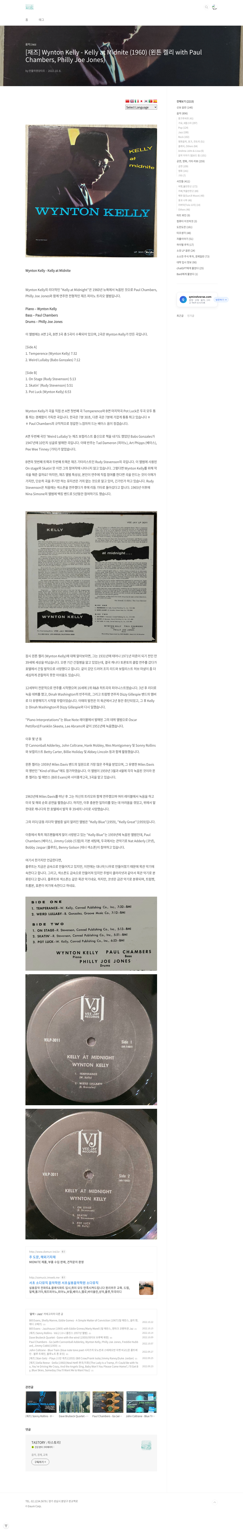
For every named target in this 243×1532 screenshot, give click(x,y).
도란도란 (184, 227)
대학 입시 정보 (187, 262)
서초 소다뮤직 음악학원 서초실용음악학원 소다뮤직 (64, 1283)
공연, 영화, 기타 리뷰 (191, 161)
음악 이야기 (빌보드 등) (192, 155)
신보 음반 (185, 107)
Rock (183, 136)
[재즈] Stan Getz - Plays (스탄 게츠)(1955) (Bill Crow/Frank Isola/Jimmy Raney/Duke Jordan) (81, 1358)
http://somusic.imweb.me (44, 1277)
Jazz (39, 1314)
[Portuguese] (150, 102)
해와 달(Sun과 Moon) (191, 195)
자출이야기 (185, 238)
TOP (215, 1502)
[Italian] (137, 102)
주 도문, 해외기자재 (42, 1257)
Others (184, 209)
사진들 (183, 181)
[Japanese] (141, 102)
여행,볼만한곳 (187, 186)
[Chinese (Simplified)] (127, 102)
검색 (206, 7)
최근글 (180, 315)
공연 (183, 166)
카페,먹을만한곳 (188, 191)
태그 (41, 19)
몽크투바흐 (185, 118)
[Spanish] (155, 102)
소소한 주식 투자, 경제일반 (193, 256)
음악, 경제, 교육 (39, 1454)
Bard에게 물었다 (187, 274)
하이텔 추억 (185, 244)
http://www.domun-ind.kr (44, 1251)
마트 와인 (183, 215)
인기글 (190, 315)
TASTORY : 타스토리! (46, 1442)
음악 (32, 1314)
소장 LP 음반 (186, 250)
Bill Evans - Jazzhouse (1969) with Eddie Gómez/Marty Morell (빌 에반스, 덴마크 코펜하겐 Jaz (81, 1328)
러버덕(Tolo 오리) (189, 204)
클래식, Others (188, 146)
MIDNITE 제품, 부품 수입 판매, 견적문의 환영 (56, 1262)
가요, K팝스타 (187, 123)
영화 (183, 170)
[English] (132, 102)
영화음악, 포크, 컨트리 (191, 141)
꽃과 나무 (185, 200)
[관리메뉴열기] (6, 1525)
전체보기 (185, 101)
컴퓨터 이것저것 (187, 221)
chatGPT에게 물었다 (190, 268)
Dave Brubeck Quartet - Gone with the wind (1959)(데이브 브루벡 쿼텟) (69, 1337)
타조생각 (184, 233)
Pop (183, 127)
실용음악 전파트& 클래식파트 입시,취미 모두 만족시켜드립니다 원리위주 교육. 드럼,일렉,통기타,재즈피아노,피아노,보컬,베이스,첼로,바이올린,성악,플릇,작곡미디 (79, 1290)
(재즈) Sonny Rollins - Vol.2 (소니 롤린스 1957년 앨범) (58, 1333)
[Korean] (146, 102)
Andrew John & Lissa (191, 150)
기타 (182, 175)
